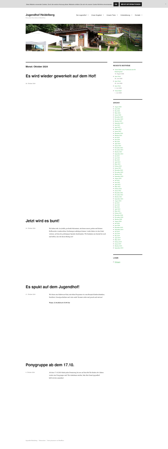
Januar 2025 (118, 131)
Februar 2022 (118, 188)
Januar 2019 (118, 244)
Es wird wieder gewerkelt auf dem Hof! (61, 76)
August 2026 (118, 107)
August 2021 (118, 201)
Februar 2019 (118, 242)
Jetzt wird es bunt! (42, 220)
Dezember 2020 (119, 215)
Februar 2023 (118, 166)
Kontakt (137, 15)
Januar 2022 (118, 190)
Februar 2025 (118, 129)
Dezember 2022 (119, 170)
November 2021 (119, 195)
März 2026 (117, 113)
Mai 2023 (117, 160)
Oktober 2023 (118, 152)
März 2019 (117, 240)
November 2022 (119, 172)
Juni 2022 (117, 182)
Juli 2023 (117, 156)
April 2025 (117, 127)
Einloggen (117, 262)
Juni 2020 (117, 225)
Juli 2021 (117, 203)
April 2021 (117, 209)
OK (116, 4)
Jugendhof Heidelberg (40, 15)
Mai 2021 (117, 207)
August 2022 (118, 178)
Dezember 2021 (119, 193)
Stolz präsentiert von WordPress (55, 440)
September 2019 (119, 229)
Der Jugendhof (81, 15)
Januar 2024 (118, 145)
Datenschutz (42, 440)
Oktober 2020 (118, 219)
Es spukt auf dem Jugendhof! (52, 286)
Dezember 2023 (119, 148)
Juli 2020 (117, 223)
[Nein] (166, 4)
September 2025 (119, 123)
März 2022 (117, 186)
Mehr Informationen (131, 4)
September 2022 (119, 176)
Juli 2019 (117, 231)
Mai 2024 (117, 141)
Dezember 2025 (119, 117)
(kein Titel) (118, 76)
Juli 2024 (117, 137)
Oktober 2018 (118, 246)
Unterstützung (125, 15)
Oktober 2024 (118, 135)
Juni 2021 (117, 205)
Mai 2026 (117, 111)
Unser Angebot (96, 15)
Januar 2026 (118, 115)
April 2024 (117, 143)
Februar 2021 (118, 213)
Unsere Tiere (111, 15)
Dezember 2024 (119, 133)
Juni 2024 (117, 139)
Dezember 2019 (119, 227)
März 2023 (117, 164)
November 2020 (119, 217)
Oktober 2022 (118, 174)
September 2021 (119, 199)
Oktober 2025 (118, 121)
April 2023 (117, 162)
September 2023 (119, 154)
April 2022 (117, 184)
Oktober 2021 (118, 197)
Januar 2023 (118, 168)
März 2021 (117, 211)
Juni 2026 (117, 109)
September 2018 (119, 248)
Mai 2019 (117, 235)
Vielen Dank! (118, 91)
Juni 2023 (117, 158)
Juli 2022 (117, 180)
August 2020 (118, 221)
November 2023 (119, 150)
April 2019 (117, 238)
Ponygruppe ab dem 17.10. (50, 364)
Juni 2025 (117, 125)
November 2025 (119, 119)
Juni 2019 (117, 233)
